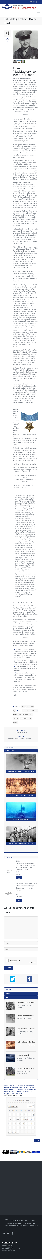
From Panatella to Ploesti (26, 1029)
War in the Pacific (23, 714)
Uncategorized (25, 707)
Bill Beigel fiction (14, 1087)
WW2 (17, 1093)
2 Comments (9, 857)
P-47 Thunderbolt (18, 1089)
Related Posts (9, 750)
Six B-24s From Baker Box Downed (21, 795)
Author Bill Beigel (24, 1085)
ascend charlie (15, 1085)
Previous (21, 731)
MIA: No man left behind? (21, 820)
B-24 (30, 1085)
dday (24, 1087)
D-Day (20, 1087)
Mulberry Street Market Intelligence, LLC (21, 1225)
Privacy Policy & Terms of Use (19, 1220)
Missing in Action (8, 1089)
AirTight (35, 1225)
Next (19, 738)
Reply (18, 878)
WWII (20, 1093)
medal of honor (26, 711)
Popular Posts (9, 747)
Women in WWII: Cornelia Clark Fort (21, 844)
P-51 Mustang (27, 1089)
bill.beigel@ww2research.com (14, 1249)
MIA (33, 1087)
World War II (12, 1093)
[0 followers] (12, 979)
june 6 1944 (29, 1087)
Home (6, 1220)
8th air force (7, 1085)
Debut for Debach (23, 1055)
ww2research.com (10, 1250)
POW (32, 1089)
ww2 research (24, 718)
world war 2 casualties (21, 1091)
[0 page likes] (29, 979)
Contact (32, 1220)
